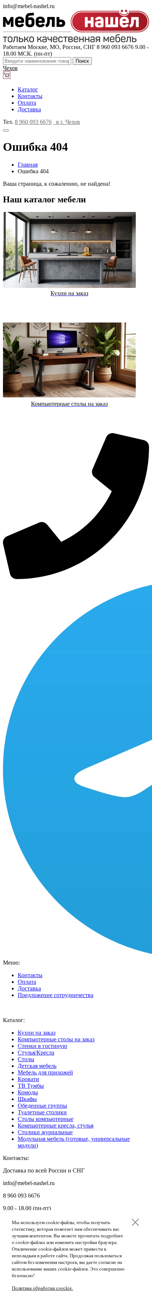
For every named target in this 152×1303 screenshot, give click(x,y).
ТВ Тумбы (31, 1086)
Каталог (28, 89)
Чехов (10, 68)
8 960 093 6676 (33, 122)
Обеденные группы (42, 1105)
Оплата (27, 103)
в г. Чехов (66, 122)
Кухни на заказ (36, 1032)
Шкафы (27, 1099)
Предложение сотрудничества (55, 995)
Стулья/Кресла (36, 1052)
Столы (26, 1059)
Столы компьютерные (45, 1119)
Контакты (30, 96)
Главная (28, 164)
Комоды (28, 1092)
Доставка (29, 109)
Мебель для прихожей (45, 1072)
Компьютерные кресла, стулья (55, 1125)
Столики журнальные (45, 1132)
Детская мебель (37, 1066)
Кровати (28, 1079)
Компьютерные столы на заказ (56, 1039)
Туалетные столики (42, 1112)
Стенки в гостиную (42, 1046)
